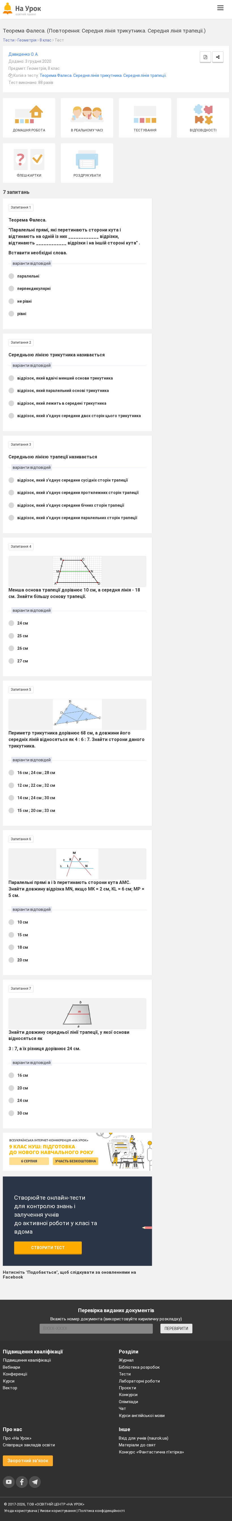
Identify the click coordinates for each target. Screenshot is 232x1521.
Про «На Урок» (17, 1438)
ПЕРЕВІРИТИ (176, 1328)
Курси (8, 1381)
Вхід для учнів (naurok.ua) (143, 1438)
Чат (122, 1408)
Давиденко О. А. (23, 54)
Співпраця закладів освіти (29, 1445)
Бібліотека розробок (139, 1367)
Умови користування (58, 1511)
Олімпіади (128, 1401)
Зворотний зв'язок (27, 1460)
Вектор (10, 1387)
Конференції (15, 1374)
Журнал (126, 1360)
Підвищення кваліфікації (27, 1360)
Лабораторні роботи (139, 1381)
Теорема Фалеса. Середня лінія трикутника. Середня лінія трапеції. (103, 75)
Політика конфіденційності (101, 1511)
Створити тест (48, 1247)
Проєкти (127, 1387)
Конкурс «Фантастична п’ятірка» (151, 1452)
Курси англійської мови (142, 1415)
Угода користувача (20, 1511)
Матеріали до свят (137, 1445)
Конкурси (128, 1394)
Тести (125, 1374)
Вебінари (11, 1367)
